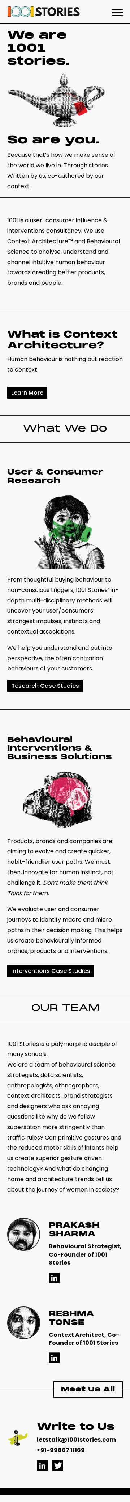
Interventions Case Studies (50, 971)
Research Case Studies (45, 686)
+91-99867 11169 (61, 1450)
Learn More (27, 393)
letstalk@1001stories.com (76, 1440)
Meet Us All (88, 1389)
